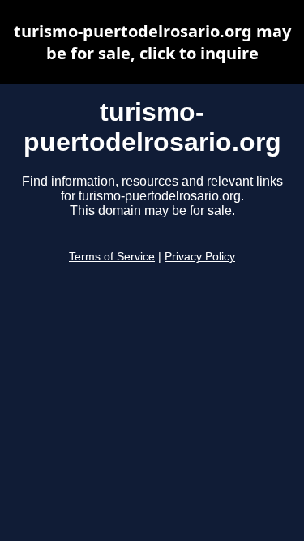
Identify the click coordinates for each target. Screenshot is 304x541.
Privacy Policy (200, 257)
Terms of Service (112, 257)
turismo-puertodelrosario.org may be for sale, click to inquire (152, 42)
